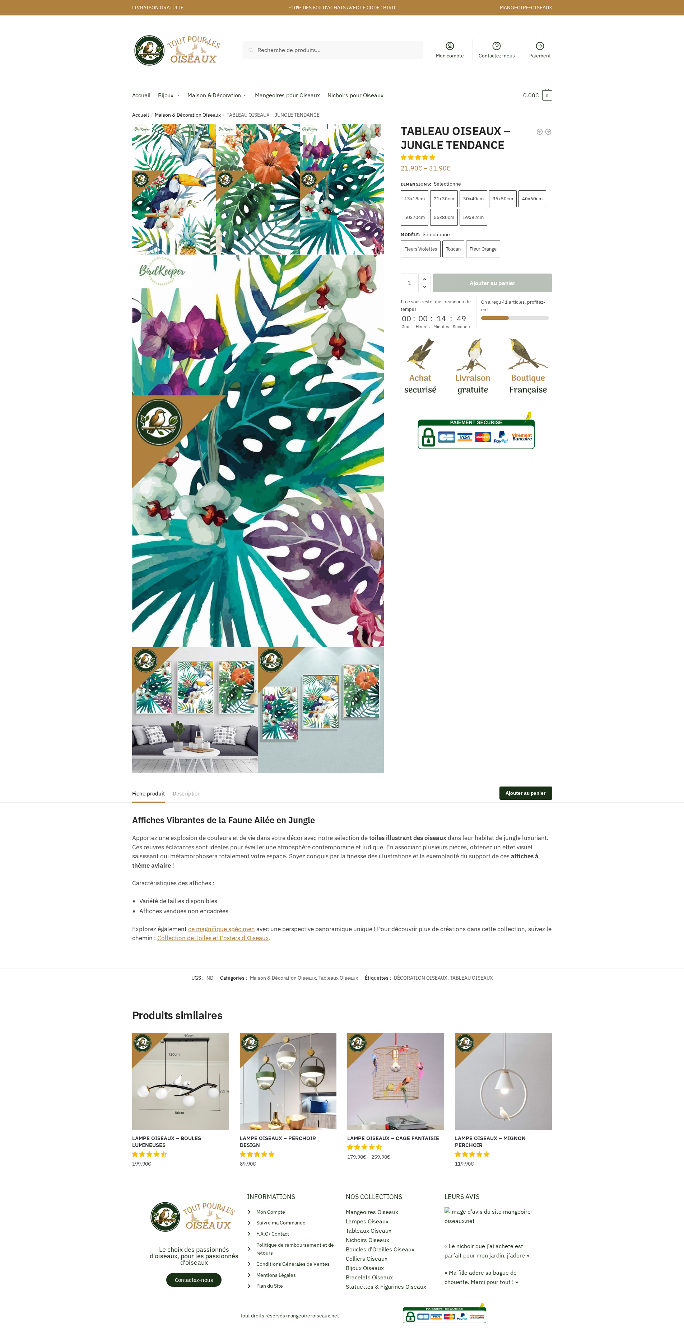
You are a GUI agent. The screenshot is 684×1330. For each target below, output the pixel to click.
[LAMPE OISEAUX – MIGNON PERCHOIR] (503, 1081)
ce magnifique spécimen (221, 929)
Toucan (453, 249)
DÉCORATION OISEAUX (420, 978)
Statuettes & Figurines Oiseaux (386, 1286)
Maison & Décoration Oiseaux (188, 115)
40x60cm (532, 199)
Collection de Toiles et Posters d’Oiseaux (213, 938)
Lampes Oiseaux (367, 1221)
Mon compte (450, 55)
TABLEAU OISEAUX (471, 978)
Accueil (140, 115)
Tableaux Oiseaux (338, 978)
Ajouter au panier (492, 282)
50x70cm (414, 217)
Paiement (540, 55)
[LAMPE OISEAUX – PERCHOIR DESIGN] (288, 1081)
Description (187, 793)
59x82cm (473, 217)
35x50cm (503, 199)
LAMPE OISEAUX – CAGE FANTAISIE (393, 1138)
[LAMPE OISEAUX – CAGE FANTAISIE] (395, 1081)
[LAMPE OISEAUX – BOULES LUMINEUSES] (180, 1081)
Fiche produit (148, 793)
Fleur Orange (483, 249)
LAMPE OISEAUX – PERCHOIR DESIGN (278, 1142)
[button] (419, 157)
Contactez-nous (497, 55)
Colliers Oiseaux (366, 1258)
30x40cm (473, 199)
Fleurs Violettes (420, 249)
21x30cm (444, 199)
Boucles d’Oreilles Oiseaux (380, 1249)
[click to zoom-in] (258, 451)
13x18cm (414, 199)
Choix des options (180, 1178)
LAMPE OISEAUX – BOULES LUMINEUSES (166, 1142)
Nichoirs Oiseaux (367, 1239)
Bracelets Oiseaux (369, 1277)
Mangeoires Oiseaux (372, 1211)
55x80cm (444, 217)
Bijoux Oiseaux (365, 1267)
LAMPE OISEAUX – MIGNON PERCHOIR (490, 1142)
